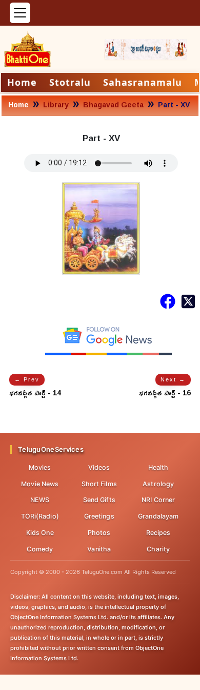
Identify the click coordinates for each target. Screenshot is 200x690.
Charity (158, 549)
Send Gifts (99, 500)
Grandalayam (158, 516)
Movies (40, 467)
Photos (99, 532)
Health (158, 467)
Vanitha (99, 549)
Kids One (40, 532)
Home (22, 82)
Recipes (158, 532)
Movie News (39, 484)
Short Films (99, 484)
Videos (99, 467)
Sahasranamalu (142, 82)
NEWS (39, 500)
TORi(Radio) (40, 516)
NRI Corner (158, 500)
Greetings (99, 516)
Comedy (40, 549)
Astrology (158, 484)
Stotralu (70, 82)
